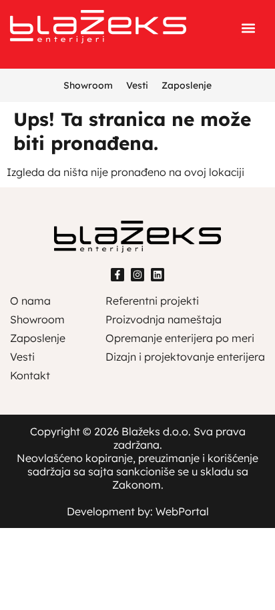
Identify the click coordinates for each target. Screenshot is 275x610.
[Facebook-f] (117, 274)
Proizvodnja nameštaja (163, 319)
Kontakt (30, 375)
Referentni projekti (152, 301)
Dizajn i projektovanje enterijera (185, 357)
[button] (249, 28)
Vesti (137, 85)
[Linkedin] (157, 274)
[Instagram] (137, 274)
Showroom (88, 85)
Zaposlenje (187, 85)
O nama (30, 301)
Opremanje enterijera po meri (179, 338)
